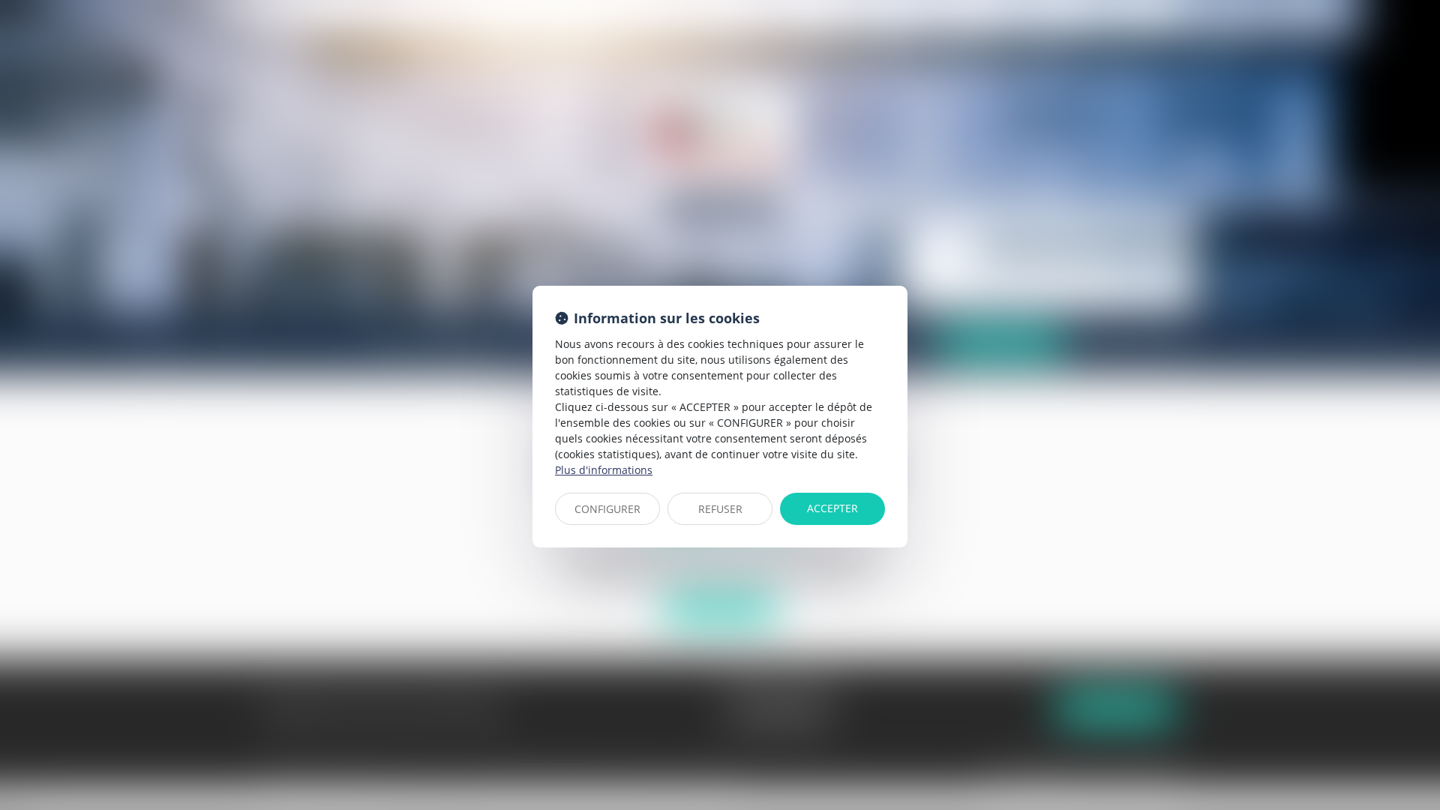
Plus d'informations (603, 470)
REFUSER (720, 509)
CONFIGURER (607, 509)
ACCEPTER (832, 508)
